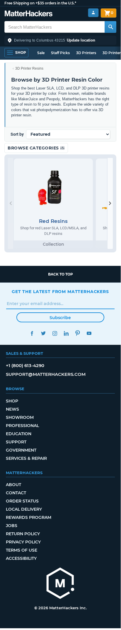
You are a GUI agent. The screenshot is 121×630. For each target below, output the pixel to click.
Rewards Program (28, 517)
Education (18, 433)
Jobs (11, 525)
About (13, 484)
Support (16, 442)
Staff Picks (60, 53)
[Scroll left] (10, 203)
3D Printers (86, 53)
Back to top (60, 274)
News (12, 409)
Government (21, 450)
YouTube (89, 333)
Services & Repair (26, 458)
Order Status (22, 501)
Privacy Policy (23, 542)
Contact (16, 492)
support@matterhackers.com (46, 374)
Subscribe (60, 317)
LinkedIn (66, 333)
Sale (41, 53)
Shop (12, 401)
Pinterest (77, 333)
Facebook (32, 333)
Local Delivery (24, 509)
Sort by (17, 134)
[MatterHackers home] (28, 14)
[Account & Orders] (93, 12)
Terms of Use (21, 550)
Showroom (20, 417)
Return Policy (23, 533)
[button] (60, 40)
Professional (22, 425)
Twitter (43, 333)
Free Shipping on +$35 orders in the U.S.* (40, 3)
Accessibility (21, 558)
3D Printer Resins (29, 68)
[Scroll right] (110, 203)
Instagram (55, 333)
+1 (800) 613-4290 (25, 365)
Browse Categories (34, 148)
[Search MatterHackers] (110, 27)
